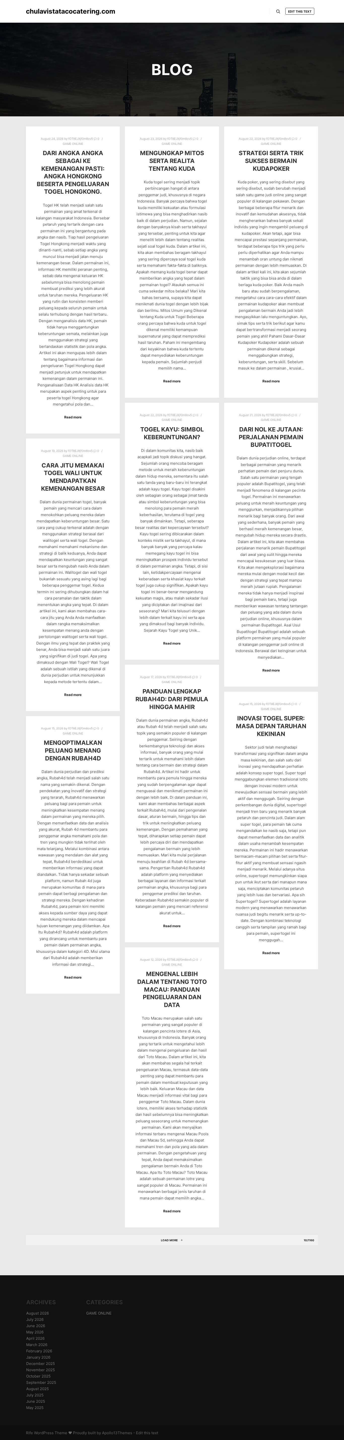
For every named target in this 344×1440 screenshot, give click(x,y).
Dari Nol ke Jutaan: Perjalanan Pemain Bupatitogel (271, 437)
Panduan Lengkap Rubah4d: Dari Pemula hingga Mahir (171, 699)
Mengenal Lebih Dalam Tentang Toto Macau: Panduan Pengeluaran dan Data (172, 989)
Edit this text (300, 11)
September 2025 (41, 1382)
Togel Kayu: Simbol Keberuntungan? (172, 433)
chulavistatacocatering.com (51, 11)
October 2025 (38, 1376)
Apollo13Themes (117, 1432)
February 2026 (39, 1351)
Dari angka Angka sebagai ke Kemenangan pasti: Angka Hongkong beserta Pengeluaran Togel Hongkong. (73, 172)
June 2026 (35, 1325)
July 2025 (35, 1395)
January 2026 (38, 1357)
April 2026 (35, 1338)
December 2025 (40, 1363)
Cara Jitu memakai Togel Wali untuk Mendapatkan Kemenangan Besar (73, 477)
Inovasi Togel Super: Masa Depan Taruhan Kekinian (271, 726)
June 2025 (35, 1401)
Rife (29, 1432)
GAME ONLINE (73, 144)
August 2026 (37, 1313)
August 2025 (37, 1388)
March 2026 (36, 1344)
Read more (73, 417)
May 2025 (35, 1407)
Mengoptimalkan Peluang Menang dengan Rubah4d (73, 750)
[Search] (278, 11)
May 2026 (35, 1332)
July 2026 (35, 1319)
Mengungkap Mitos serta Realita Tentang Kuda (172, 160)
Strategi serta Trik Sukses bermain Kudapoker (271, 160)
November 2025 (40, 1369)
